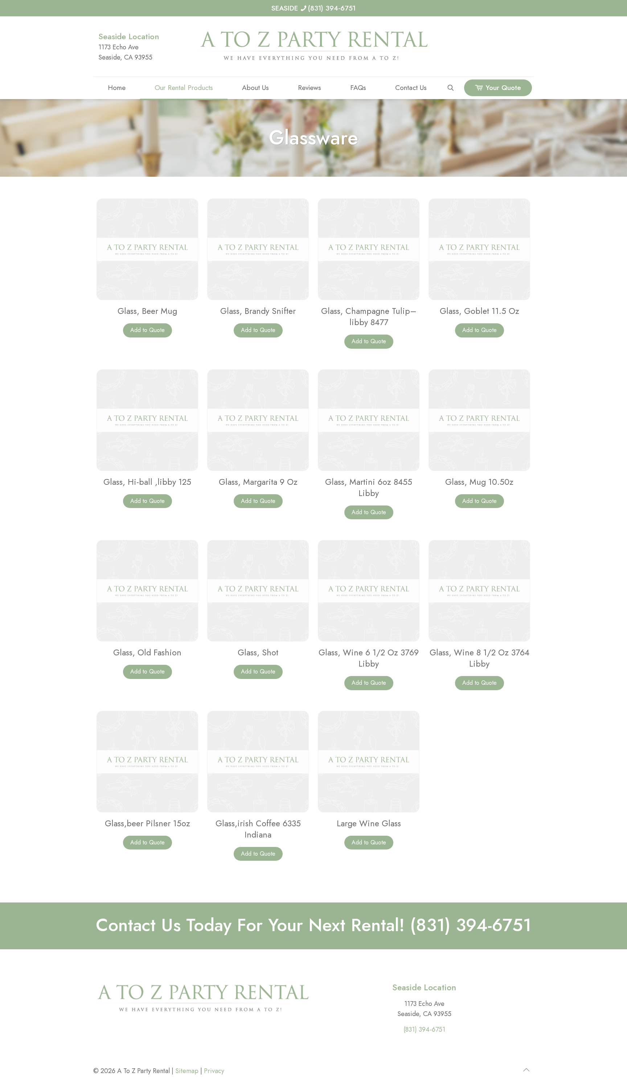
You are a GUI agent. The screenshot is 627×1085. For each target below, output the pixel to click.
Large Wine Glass (369, 823)
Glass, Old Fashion (147, 652)
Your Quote (503, 88)
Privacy (214, 1071)
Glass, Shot (258, 652)
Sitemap (186, 1071)
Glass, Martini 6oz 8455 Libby (368, 487)
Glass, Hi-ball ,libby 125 (147, 482)
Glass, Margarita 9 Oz (258, 482)
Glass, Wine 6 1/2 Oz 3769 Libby (369, 658)
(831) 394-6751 (424, 1029)
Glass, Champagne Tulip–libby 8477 (369, 316)
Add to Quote (147, 330)
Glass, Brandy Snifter (258, 311)
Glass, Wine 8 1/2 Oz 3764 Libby (479, 658)
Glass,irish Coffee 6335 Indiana (258, 829)
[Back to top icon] (526, 1070)
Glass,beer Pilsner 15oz (147, 823)
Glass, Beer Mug (147, 311)
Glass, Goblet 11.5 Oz (479, 311)
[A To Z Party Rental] (313, 46)
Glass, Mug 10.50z (479, 482)
